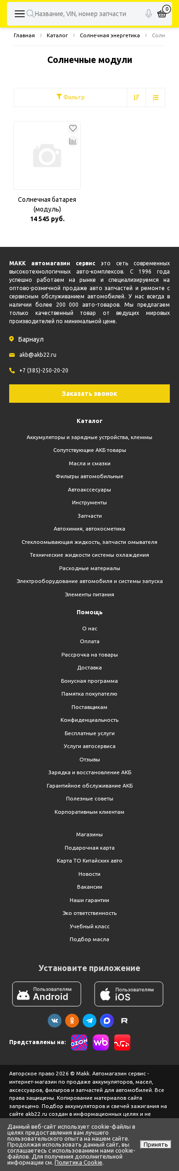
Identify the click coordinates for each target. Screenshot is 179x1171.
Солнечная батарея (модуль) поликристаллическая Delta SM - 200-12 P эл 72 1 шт (47, 205)
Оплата (90, 641)
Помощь (90, 612)
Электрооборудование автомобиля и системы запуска (90, 581)
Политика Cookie (78, 1162)
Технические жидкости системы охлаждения (89, 555)
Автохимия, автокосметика (89, 528)
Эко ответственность (89, 913)
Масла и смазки (90, 463)
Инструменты (89, 502)
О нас (89, 628)
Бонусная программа (89, 681)
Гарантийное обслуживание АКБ (90, 785)
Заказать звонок (89, 393)
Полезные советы (89, 798)
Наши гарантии (89, 900)
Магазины (89, 834)
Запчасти (90, 516)
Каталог (90, 420)
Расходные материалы (89, 568)
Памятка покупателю (89, 694)
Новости (89, 874)
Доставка (89, 667)
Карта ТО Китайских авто (90, 860)
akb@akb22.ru (37, 355)
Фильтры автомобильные (89, 476)
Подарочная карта (90, 848)
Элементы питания (89, 594)
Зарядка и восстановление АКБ (89, 772)
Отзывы (89, 759)
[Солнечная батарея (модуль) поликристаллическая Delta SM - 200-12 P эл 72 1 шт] (47, 155)
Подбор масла (89, 939)
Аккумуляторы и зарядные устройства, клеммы (89, 437)
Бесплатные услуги (90, 733)
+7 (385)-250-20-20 (43, 370)
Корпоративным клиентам (89, 812)
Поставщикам (89, 707)
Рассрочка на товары (90, 654)
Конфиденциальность (89, 720)
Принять (156, 1144)
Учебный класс (90, 926)
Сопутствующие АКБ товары (89, 450)
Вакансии (89, 887)
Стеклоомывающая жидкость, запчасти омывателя (89, 542)
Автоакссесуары (89, 489)
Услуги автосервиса (90, 746)
